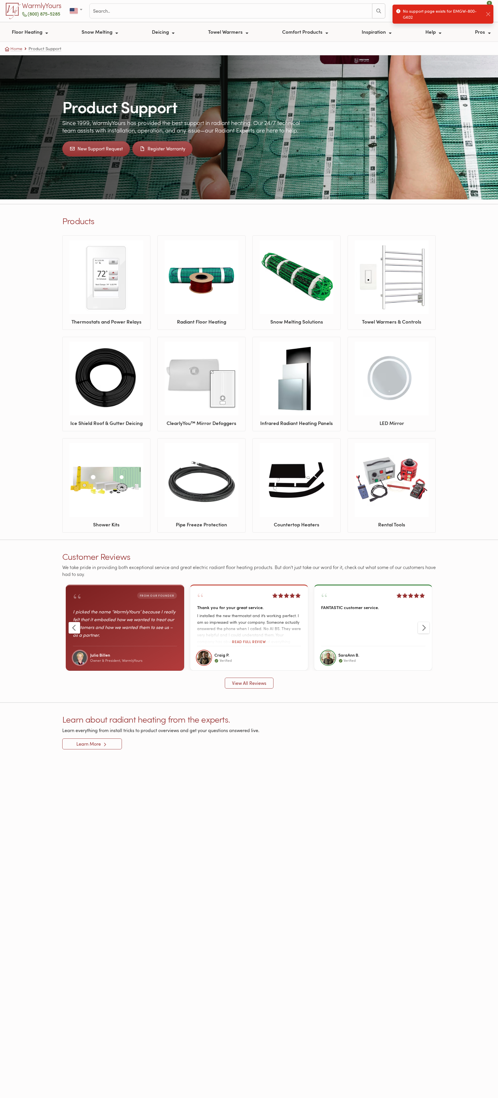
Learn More (89, 744)
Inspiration (374, 31)
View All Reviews (249, 683)
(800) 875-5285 (44, 13)
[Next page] (423, 628)
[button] (249, 628)
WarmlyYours (41, 5)
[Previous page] (74, 628)
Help (431, 31)
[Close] (488, 14)
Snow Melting (98, 31)
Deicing (161, 31)
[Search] (378, 10)
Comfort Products (303, 31)
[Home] (13, 11)
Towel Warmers (226, 31)
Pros (480, 31)
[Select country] (76, 11)
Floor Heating (28, 31)
